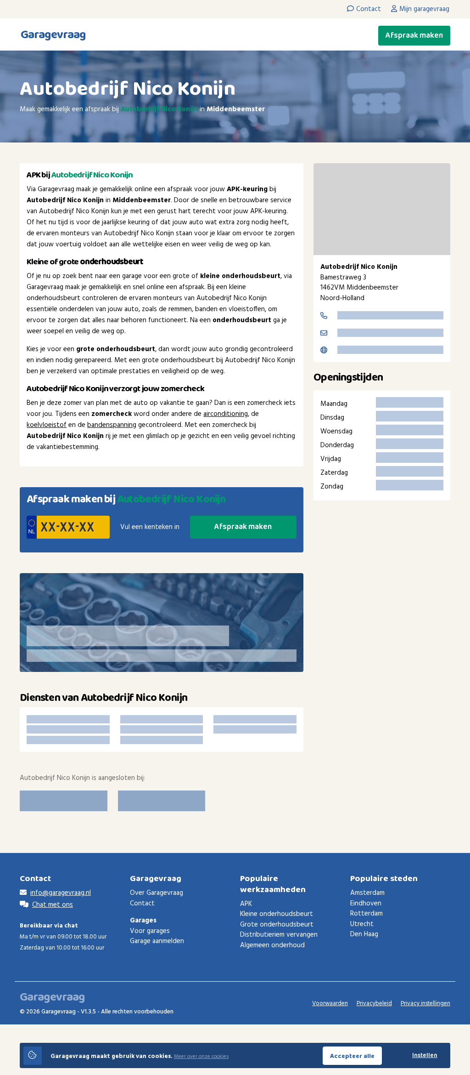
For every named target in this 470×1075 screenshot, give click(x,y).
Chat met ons (52, 904)
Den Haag (364, 934)
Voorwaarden (330, 1003)
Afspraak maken (414, 35)
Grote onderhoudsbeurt (276, 924)
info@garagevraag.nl (60, 893)
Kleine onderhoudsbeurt (276, 914)
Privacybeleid (374, 1003)
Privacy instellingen (425, 1003)
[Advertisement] (381, 578)
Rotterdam (366, 913)
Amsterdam (367, 893)
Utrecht (362, 924)
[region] (381, 209)
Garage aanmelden (157, 941)
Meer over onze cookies (201, 1056)
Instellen (424, 1055)
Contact (142, 903)
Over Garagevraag (156, 893)
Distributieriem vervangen (279, 934)
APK (246, 904)
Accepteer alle (352, 1056)
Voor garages (150, 931)
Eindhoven (365, 903)
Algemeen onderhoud (272, 945)
